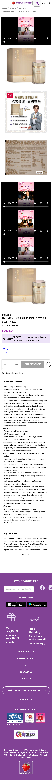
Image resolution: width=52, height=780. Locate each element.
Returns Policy (26, 658)
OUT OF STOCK (33, 364)
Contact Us (26, 672)
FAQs (26, 665)
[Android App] (37, 606)
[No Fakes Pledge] (40, 720)
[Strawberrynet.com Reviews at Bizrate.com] (15, 722)
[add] (17, 364)
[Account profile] (43, 3)
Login (9, 338)
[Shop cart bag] (48, 3)
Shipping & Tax (26, 652)
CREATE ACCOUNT (18, 339)
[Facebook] (42, 588)
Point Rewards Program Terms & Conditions (25, 752)
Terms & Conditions (35, 750)
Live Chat (26, 679)
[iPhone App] (16, 606)
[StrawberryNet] (21, 3)
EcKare (6, 314)
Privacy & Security (13, 750)
